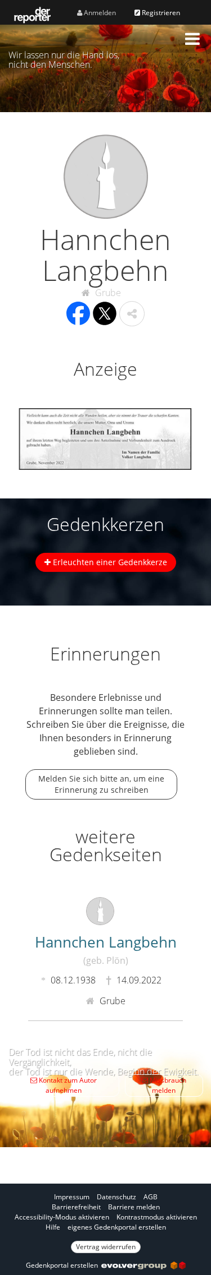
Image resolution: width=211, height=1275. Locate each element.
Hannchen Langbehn (106, 949)
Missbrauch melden (167, 1085)
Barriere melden (134, 1207)
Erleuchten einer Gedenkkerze (109, 562)
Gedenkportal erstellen (63, 1265)
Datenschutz (116, 1197)
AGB (150, 1197)
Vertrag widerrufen (106, 1246)
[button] (192, 39)
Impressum (71, 1197)
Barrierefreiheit (76, 1207)
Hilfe (53, 1227)
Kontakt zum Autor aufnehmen (67, 1085)
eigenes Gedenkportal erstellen (117, 1227)
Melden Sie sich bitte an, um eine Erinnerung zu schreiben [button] (101, 784)
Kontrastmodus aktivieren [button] (156, 1217)
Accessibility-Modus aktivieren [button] (62, 1217)
